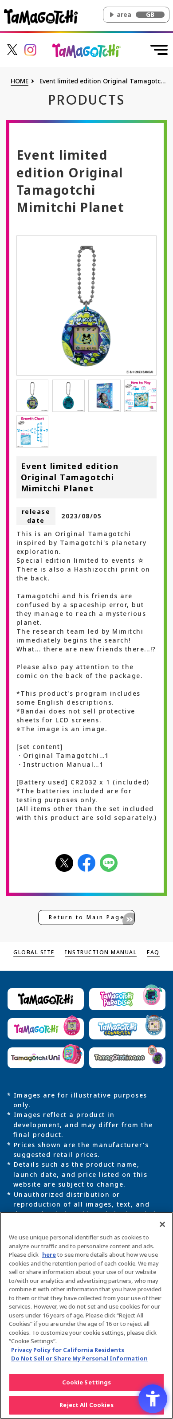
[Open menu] (159, 50)
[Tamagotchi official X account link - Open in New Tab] (12, 49)
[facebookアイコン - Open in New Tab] (86, 862)
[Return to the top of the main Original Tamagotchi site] (86, 50)
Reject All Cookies (86, 1405)
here (49, 1254)
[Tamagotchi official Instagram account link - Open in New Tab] (30, 49)
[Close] (162, 1224)
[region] (86, 1315)
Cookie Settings (86, 1382)
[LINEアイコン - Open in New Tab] (109, 862)
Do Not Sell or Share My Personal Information (79, 1358)
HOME (19, 81)
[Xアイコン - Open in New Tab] (64, 862)
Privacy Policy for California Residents (67, 1350)
